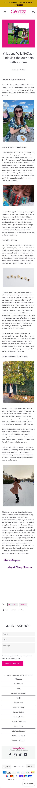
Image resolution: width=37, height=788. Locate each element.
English (5, 767)
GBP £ (29, 766)
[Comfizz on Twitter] (20, 754)
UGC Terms (18, 726)
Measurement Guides (18, 693)
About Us (18, 679)
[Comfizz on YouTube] (25, 754)
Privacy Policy (18, 717)
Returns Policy (18, 712)
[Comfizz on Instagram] (15, 754)
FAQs (19, 698)
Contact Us (18, 684)
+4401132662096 (18, 736)
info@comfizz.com (18, 731)
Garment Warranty (18, 740)
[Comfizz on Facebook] (10, 754)
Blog (18, 688)
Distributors (18, 703)
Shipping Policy (18, 707)
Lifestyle (12, 604)
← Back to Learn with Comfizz (18, 675)
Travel (23, 604)
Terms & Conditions (19, 721)
